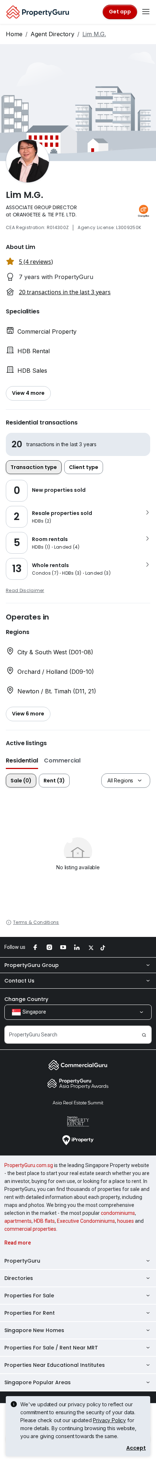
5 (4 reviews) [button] (36, 262)
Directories (18, 1278)
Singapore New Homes (34, 1330)
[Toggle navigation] (146, 12)
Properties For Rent (29, 1313)
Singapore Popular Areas (37, 1382)
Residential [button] (22, 760)
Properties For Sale (29, 1295)
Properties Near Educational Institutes (54, 1365)
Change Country (26, 999)
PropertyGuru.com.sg (28, 1165)
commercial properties (30, 1229)
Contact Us (19, 980)
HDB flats (44, 1221)
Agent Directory (52, 34)
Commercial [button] (62, 760)
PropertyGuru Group (31, 965)
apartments (18, 1221)
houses (125, 1221)
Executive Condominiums (86, 1221)
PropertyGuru (22, 1260)
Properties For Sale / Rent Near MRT (51, 1347)
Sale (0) (21, 780)
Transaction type (34, 467)
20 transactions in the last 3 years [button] (65, 292)
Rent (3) (54, 780)
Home (14, 34)
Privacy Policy (109, 1420)
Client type (83, 467)
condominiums (118, 1213)
